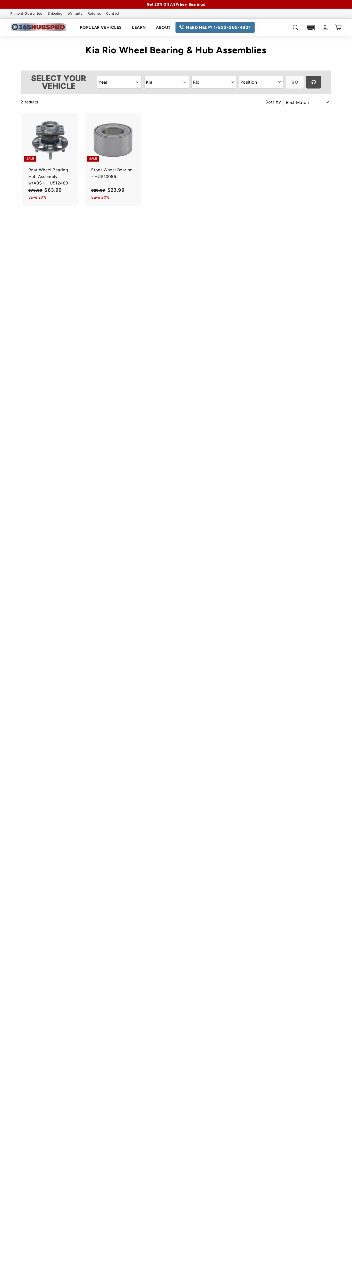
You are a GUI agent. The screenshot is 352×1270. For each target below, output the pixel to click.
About (163, 27)
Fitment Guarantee (26, 13)
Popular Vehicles (101, 27)
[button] (310, 27)
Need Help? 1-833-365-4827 (218, 27)
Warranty (75, 13)
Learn (139, 27)
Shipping (55, 13)
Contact (113, 13)
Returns (94, 13)
